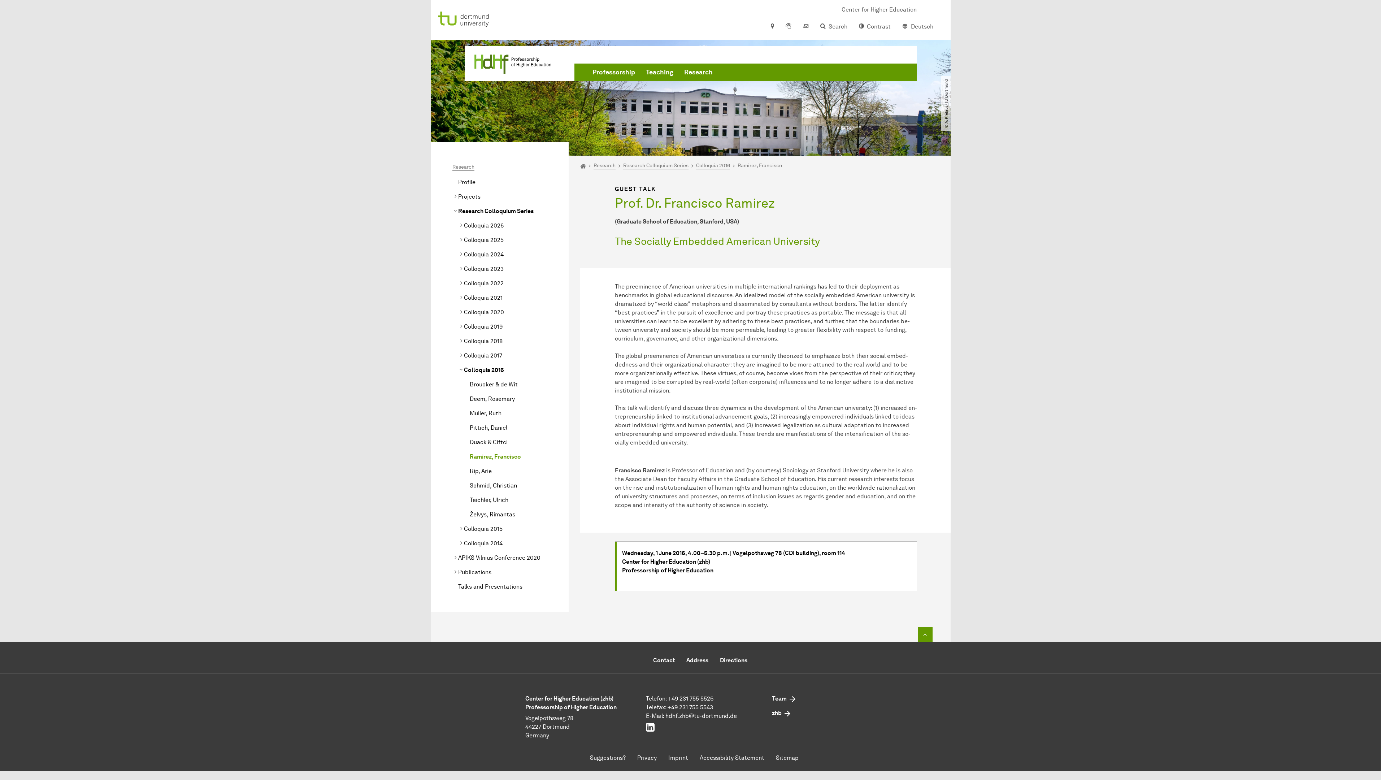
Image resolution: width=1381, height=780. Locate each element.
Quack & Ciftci (489, 442)
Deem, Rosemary (492, 398)
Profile (466, 182)
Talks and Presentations (490, 586)
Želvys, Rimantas (492, 514)
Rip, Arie (481, 471)
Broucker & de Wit (494, 384)
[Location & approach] (772, 26)
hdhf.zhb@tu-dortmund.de (701, 715)
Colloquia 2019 (483, 326)
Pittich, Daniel (488, 427)
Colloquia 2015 (483, 528)
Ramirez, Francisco (495, 456)
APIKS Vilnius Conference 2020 (499, 557)
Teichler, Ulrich (489, 500)
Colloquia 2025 (484, 240)
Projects (469, 196)
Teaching (659, 72)
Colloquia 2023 (484, 268)
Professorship (613, 72)
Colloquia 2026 (484, 225)
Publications (474, 572)
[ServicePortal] (788, 26)
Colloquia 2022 (484, 283)
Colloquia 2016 (484, 370)
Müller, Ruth (485, 413)
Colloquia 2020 (484, 312)
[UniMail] (806, 26)
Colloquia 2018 (483, 341)
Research (698, 72)
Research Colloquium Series (496, 211)
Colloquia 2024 (484, 254)
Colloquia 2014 (483, 543)
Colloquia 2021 (483, 297)
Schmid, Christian (493, 485)
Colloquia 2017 (483, 355)
